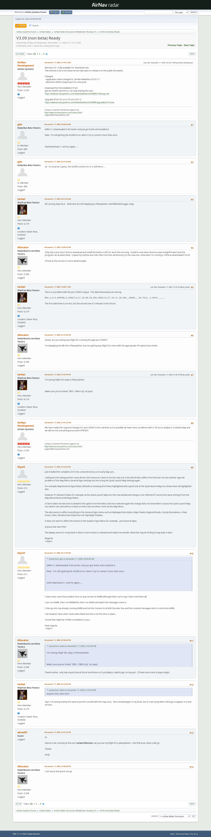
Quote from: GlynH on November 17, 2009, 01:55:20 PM (72, 690)
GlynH (21, 467)
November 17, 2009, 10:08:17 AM (57, 287)
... (42, 53)
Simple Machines (33, 834)
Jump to (155, 816)
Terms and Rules (182, 834)
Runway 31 (91, 32)
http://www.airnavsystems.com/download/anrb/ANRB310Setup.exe (77, 93)
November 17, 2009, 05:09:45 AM (57, 124)
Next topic (189, 45)
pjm (19, 124)
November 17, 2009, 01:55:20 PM (57, 467)
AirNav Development (25, 64)
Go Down (20, 54)
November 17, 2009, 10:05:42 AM (57, 247)
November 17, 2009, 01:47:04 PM (57, 374)
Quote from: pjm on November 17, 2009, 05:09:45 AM (71, 559)
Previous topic (175, 45)
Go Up (18, 804)
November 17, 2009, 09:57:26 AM (57, 199)
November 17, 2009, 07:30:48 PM (57, 766)
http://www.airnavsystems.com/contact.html (63, 112)
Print (192, 54)
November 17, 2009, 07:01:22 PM (57, 732)
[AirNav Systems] (18, 93)
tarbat (21, 199)
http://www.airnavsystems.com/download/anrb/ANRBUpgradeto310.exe (79, 102)
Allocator (23, 247)
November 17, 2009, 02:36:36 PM (57, 640)
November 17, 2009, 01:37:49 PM (57, 335)
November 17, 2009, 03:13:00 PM (57, 684)
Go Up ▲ (194, 834)
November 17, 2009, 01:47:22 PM (57, 422)
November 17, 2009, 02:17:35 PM (57, 553)
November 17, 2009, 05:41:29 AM (57, 161)
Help (172, 834)
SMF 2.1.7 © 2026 (19, 834)
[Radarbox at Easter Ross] (18, 227)
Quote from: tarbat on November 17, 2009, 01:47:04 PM (72, 646)
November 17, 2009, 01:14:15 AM (57, 62)
